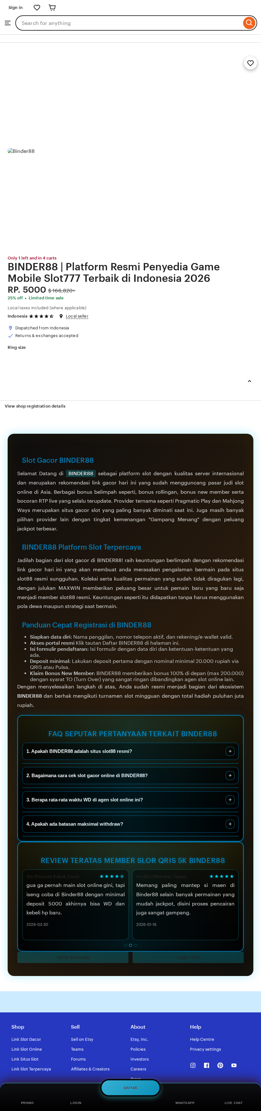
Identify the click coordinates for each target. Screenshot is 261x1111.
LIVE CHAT (234, 1103)
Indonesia (17, 316)
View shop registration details (35, 406)
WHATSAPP (184, 1103)
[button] (73, 957)
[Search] (249, 23)
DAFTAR (130, 1086)
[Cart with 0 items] (52, 7)
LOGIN (75, 1103)
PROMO (27, 1103)
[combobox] (128, 23)
